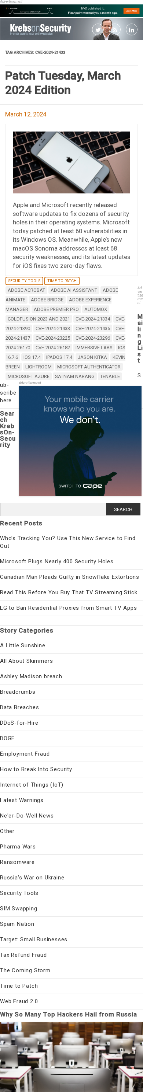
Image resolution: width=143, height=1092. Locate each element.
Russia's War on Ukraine (32, 877)
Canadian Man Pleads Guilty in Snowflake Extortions (69, 577)
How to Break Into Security (36, 769)
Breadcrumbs (18, 692)
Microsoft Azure (29, 376)
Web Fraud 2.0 (19, 1001)
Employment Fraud (25, 753)
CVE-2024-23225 (53, 338)
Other (7, 831)
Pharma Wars (18, 846)
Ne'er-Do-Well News (27, 815)
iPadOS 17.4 (59, 357)
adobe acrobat (26, 290)
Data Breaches (19, 707)
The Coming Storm (25, 970)
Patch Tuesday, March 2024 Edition (63, 83)
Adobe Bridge (47, 299)
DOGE (7, 738)
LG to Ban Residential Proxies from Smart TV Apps (68, 608)
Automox (95, 309)
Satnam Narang (75, 376)
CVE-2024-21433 (53, 328)
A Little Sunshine (22, 645)
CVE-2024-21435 (93, 328)
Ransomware (17, 862)
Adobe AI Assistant (74, 290)
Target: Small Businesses (33, 939)
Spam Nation (17, 924)
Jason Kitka (92, 357)
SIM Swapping (18, 908)
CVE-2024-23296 (93, 338)
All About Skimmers (26, 661)
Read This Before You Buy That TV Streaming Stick (68, 592)
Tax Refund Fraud (23, 955)
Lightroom (38, 367)
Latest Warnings (22, 800)
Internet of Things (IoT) (31, 784)
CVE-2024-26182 (53, 347)
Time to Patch (62, 281)
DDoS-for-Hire (19, 723)
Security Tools (24, 281)
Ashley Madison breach (31, 676)
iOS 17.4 (32, 357)
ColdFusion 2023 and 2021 (39, 319)
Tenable (110, 376)
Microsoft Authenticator (89, 367)
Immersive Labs (94, 347)
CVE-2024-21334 (93, 319)
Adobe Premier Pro (56, 309)
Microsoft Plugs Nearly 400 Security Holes (57, 561)
